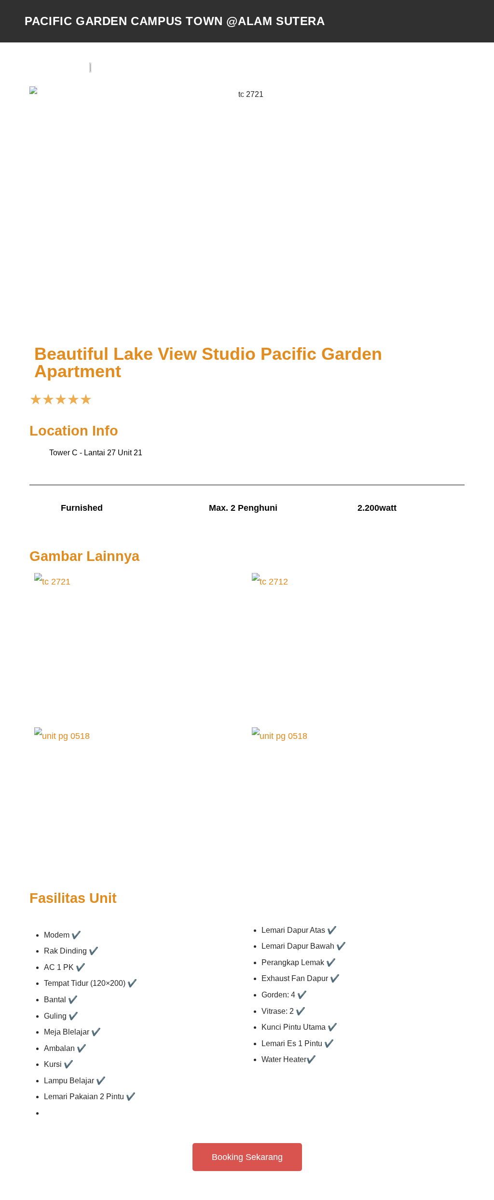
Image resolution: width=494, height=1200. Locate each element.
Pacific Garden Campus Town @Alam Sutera (175, 20)
